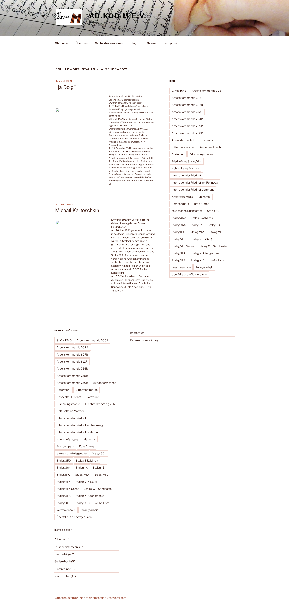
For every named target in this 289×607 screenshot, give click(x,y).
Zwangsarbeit (204, 267)
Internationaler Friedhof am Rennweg (195, 182)
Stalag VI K (179, 239)
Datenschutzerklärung (144, 340)
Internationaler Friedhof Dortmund (193, 189)
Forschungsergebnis (67, 546)
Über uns (81, 43)
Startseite (61, 43)
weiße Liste (217, 260)
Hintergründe (62, 568)
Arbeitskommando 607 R (188, 97)
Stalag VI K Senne (183, 246)
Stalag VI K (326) (201, 239)
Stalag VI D (216, 232)
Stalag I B (214, 225)
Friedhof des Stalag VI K (187, 161)
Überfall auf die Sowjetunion (189, 274)
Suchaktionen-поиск (109, 43)
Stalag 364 (179, 225)
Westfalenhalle (181, 267)
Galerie (151, 43)
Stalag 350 (179, 217)
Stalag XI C (198, 260)
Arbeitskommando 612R (187, 111)
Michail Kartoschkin (77, 210)
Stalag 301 (214, 210)
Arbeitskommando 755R (187, 126)
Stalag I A (197, 225)
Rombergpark (180, 203)
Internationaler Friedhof (186, 175)
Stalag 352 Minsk (202, 217)
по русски (171, 43)
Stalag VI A (197, 232)
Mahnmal (204, 196)
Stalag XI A (179, 253)
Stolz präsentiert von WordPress (106, 597)
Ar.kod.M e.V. (117, 15)
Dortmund (178, 154)
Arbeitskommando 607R (187, 104)
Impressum (137, 332)
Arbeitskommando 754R (187, 119)
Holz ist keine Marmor (185, 168)
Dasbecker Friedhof (211, 147)
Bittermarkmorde (183, 147)
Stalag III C (178, 232)
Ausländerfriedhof (183, 140)
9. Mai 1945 (179, 90)
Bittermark (206, 140)
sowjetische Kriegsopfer (187, 210)
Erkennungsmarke (201, 154)
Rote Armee (201, 203)
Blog (133, 43)
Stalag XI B (179, 260)
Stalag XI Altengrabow (205, 253)
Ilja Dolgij (65, 86)
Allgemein (60, 539)
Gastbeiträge (62, 554)
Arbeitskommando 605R (207, 90)
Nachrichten (62, 576)
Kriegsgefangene (182, 196)
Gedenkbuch (62, 561)
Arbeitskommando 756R (187, 133)
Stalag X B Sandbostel (213, 246)
